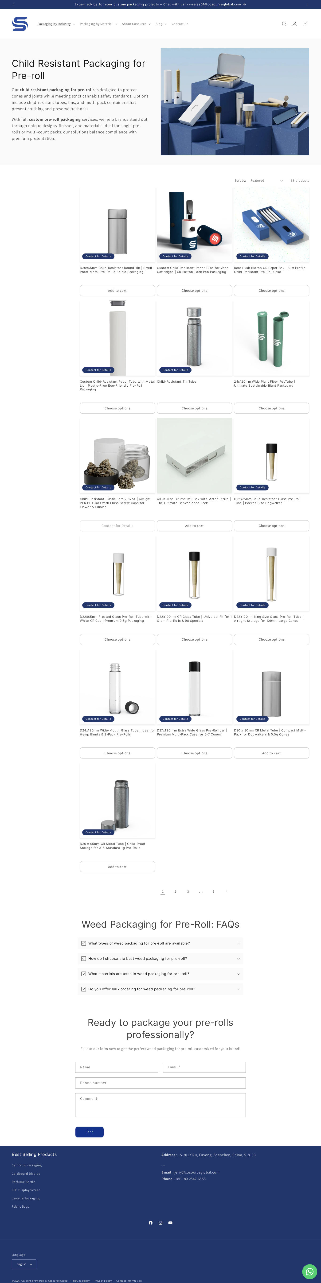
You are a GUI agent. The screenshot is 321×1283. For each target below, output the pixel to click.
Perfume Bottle (23, 1182)
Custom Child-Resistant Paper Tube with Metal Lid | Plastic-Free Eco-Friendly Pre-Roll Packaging (117, 385)
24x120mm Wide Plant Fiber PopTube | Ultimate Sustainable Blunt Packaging (264, 383)
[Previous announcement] (13, 4)
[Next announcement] (307, 4)
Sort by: (240, 180)
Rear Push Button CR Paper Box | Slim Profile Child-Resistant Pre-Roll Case (269, 270)
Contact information (129, 1280)
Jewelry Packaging (25, 1198)
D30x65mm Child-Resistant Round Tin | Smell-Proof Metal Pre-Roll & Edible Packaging (116, 270)
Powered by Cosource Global (50, 1280)
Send (90, 1132)
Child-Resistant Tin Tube (176, 381)
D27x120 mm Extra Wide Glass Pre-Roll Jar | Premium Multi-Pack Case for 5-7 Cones (192, 732)
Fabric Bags (20, 1206)
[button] (56, 24)
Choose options (194, 290)
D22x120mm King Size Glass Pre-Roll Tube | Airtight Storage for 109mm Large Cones (269, 618)
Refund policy (81, 1280)
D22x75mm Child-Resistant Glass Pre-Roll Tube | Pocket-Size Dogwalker (267, 501)
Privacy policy (103, 1280)
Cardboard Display (26, 1173)
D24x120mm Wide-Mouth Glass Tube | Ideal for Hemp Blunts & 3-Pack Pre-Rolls (117, 732)
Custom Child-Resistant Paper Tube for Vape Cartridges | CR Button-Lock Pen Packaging (192, 270)
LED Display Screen (26, 1190)
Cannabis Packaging (27, 1165)
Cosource (27, 1280)
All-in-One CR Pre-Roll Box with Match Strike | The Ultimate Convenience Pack (194, 501)
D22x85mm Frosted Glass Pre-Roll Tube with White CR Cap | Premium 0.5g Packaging (116, 618)
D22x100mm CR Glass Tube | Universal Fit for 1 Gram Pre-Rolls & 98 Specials (194, 618)
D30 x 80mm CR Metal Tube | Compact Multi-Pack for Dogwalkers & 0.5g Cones (270, 732)
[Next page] (226, 891)
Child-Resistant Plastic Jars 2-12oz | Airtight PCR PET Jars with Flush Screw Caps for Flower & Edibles (115, 503)
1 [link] (163, 891)
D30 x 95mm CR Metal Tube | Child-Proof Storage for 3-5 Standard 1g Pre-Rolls (112, 846)
